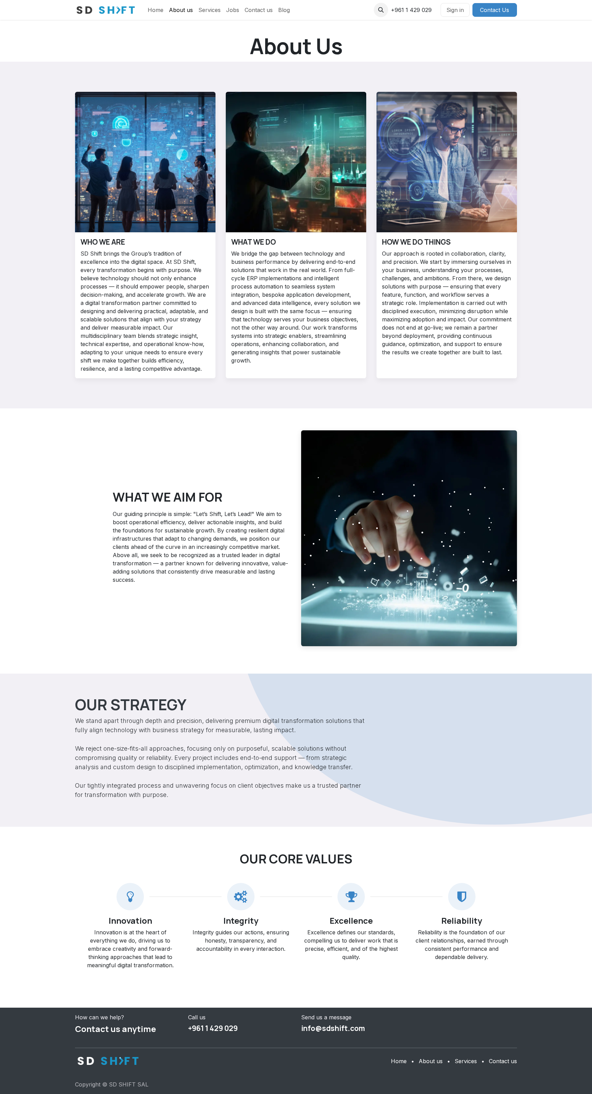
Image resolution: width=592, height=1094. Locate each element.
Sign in (455, 10)
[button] (381, 10)
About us (431, 1061)
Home (399, 1061)
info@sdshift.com (333, 1028)
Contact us (503, 1061)
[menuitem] (155, 10)
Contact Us (494, 10)
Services (466, 1061)
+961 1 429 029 (213, 1028)
